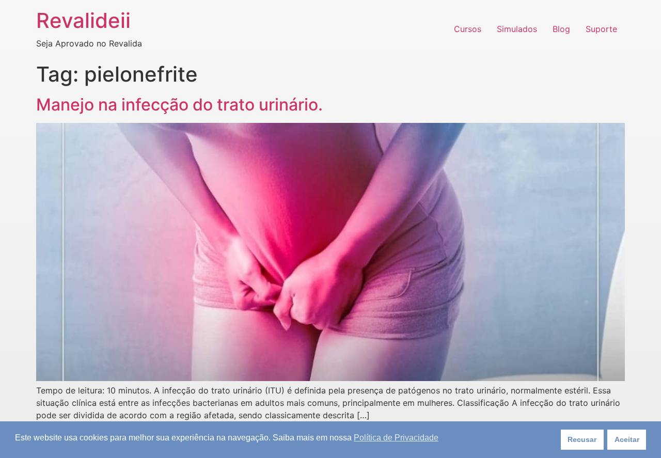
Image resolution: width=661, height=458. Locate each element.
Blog (561, 29)
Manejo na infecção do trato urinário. (179, 104)
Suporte (601, 29)
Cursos (467, 29)
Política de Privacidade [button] (396, 437)
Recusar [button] (582, 439)
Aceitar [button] (627, 439)
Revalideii (83, 20)
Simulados (517, 29)
